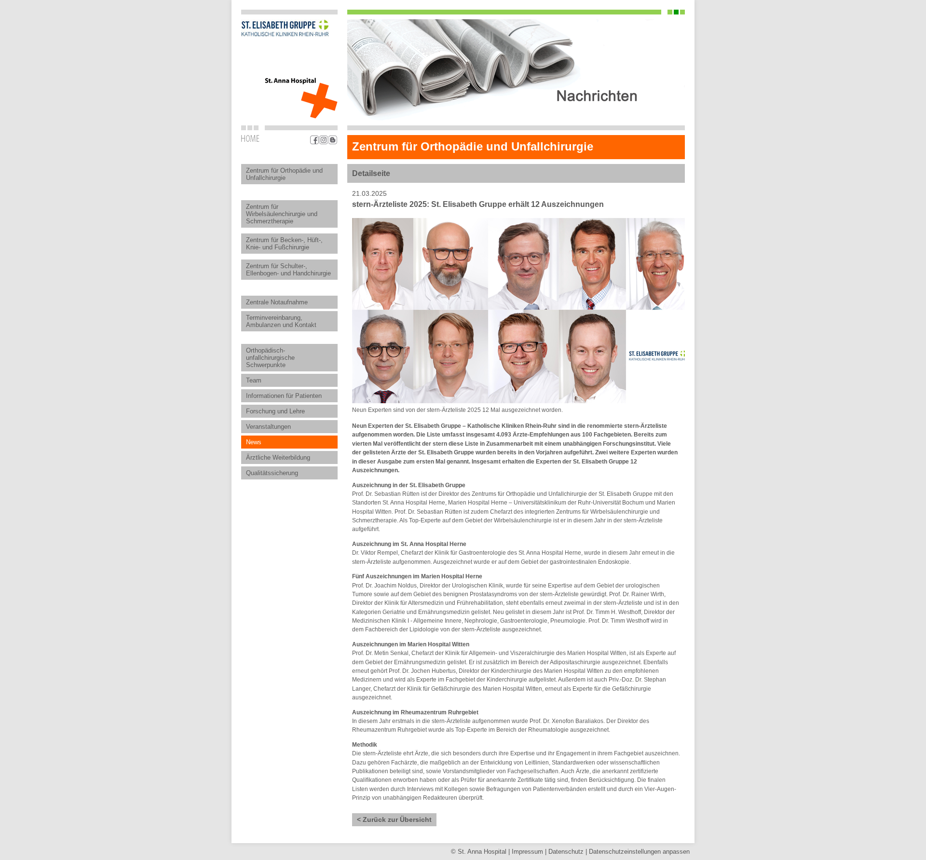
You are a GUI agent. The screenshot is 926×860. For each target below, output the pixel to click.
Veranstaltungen (268, 426)
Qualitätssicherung (272, 473)
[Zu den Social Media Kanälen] (324, 140)
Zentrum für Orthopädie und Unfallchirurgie (284, 174)
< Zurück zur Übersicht (394, 819)
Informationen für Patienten (284, 395)
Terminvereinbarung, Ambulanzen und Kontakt (281, 321)
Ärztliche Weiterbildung (278, 457)
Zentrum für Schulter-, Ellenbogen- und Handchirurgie (288, 269)
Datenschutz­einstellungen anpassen (639, 851)
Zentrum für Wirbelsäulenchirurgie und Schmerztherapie (281, 214)
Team (253, 380)
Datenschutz (566, 851)
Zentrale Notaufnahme (277, 302)
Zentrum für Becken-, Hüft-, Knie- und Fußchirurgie (284, 243)
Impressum (527, 851)
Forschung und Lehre (275, 411)
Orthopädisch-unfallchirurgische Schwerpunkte (270, 358)
